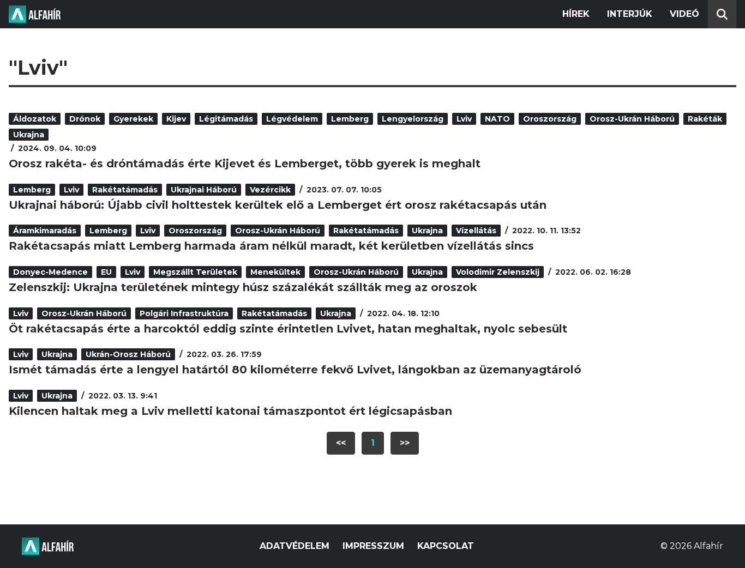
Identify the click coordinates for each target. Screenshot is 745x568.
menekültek (275, 272)
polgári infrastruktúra (184, 313)
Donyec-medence (50, 272)
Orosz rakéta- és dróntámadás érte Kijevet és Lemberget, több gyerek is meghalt (244, 163)
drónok (84, 119)
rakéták (705, 119)
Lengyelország (412, 119)
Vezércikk (270, 190)
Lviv (464, 119)
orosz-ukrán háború (632, 119)
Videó (684, 14)
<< (341, 443)
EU (106, 272)
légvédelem (292, 119)
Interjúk (629, 14)
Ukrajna (28, 135)
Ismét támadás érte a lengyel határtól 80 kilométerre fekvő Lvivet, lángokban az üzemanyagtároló (295, 369)
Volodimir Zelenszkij (497, 272)
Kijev (176, 119)
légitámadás (226, 119)
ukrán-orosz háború (128, 354)
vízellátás (476, 230)
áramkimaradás (44, 230)
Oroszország (549, 119)
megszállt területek (195, 272)
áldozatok (34, 119)
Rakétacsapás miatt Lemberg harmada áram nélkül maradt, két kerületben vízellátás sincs (271, 245)
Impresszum (373, 546)
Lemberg (350, 119)
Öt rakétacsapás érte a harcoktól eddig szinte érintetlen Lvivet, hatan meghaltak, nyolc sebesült (288, 328)
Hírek (576, 14)
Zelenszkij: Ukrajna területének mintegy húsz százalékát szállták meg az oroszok (243, 287)
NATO (497, 119)
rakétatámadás (125, 190)
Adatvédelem (294, 546)
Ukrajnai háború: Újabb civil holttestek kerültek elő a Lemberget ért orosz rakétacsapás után (277, 205)
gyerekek (133, 119)
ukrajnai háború (204, 190)
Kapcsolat (445, 546)
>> (405, 443)
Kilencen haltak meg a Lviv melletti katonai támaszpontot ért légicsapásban (230, 411)
